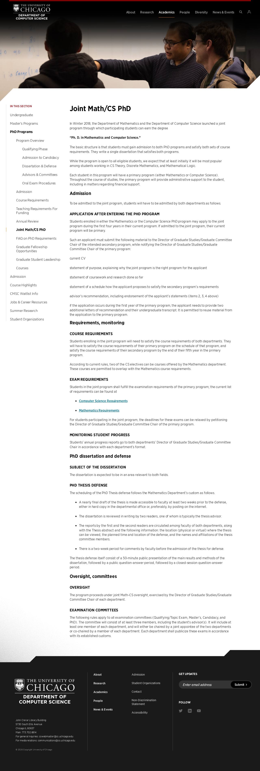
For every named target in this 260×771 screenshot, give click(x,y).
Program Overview (30, 140)
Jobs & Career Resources (28, 302)
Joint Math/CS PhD (31, 230)
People (185, 12)
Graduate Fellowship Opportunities (31, 249)
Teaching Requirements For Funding (36, 211)
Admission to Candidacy (40, 157)
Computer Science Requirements (103, 401)
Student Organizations (27, 319)
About (130, 12)
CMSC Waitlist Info (24, 293)
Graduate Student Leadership (38, 259)
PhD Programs (21, 132)
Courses (22, 268)
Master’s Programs (24, 123)
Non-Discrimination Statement (144, 702)
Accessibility (140, 712)
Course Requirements (32, 200)
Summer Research (24, 310)
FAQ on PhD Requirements (36, 238)
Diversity (201, 12)
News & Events (223, 12)
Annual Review (27, 221)
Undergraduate (21, 115)
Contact (136, 691)
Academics (166, 12)
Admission (24, 191)
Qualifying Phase (35, 149)
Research (147, 12)
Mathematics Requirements (99, 410)
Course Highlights (23, 285)
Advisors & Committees (39, 174)
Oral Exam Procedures (39, 183)
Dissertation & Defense (39, 166)
